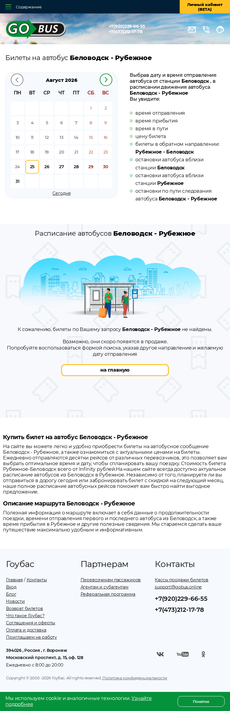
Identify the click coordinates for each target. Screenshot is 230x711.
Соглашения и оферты (30, 623)
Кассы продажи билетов (181, 580)
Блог (11, 594)
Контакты (37, 580)
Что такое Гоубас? (25, 615)
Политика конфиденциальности (134, 677)
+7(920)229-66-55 (127, 26)
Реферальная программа (108, 594)
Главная (14, 580)
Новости (15, 601)
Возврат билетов (24, 608)
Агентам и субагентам (104, 587)
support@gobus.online (178, 587)
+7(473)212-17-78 (126, 31)
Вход (11, 587)
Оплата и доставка (26, 630)
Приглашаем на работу (31, 637)
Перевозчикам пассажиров (111, 580)
